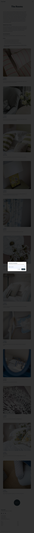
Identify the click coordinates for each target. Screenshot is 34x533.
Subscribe (23, 269)
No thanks (19, 269)
